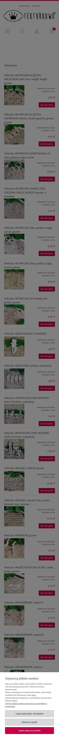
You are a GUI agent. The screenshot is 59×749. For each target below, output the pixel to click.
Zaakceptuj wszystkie (29, 730)
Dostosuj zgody (29, 722)
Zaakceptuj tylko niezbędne (29, 713)
